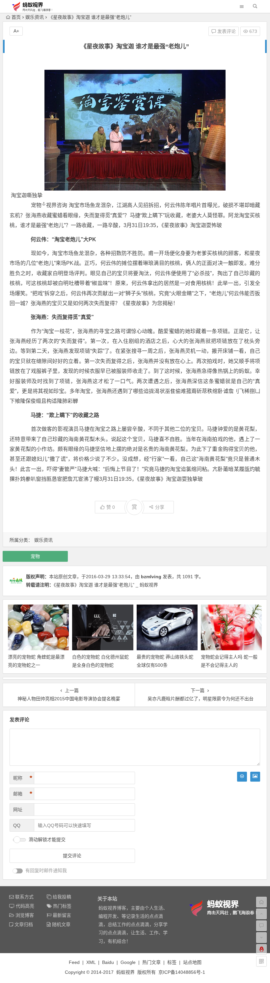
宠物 (36, 205)
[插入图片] (255, 777)
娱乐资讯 (34, 17)
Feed (74, 962)
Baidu (108, 962)
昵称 (22, 778)
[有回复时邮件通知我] (18, 870)
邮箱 (22, 793)
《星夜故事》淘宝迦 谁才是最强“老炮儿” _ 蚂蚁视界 (106, 584)
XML (90, 962)
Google (128, 962)
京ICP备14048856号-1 (181, 972)
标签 (171, 962)
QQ (16, 825)
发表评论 (226, 31)
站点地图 (192, 962)
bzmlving (151, 576)
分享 (159, 507)
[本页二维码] (261, 961)
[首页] (261, 902)
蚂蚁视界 (125, 972)
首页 (16, 17)
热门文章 (151, 962)
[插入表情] (242, 777)
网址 (17, 809)
